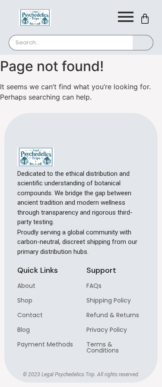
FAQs (94, 285)
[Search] (143, 42)
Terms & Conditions (102, 347)
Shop (24, 300)
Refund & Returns (112, 315)
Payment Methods (45, 344)
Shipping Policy (108, 300)
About (26, 285)
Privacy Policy (106, 329)
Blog (23, 329)
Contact (30, 315)
